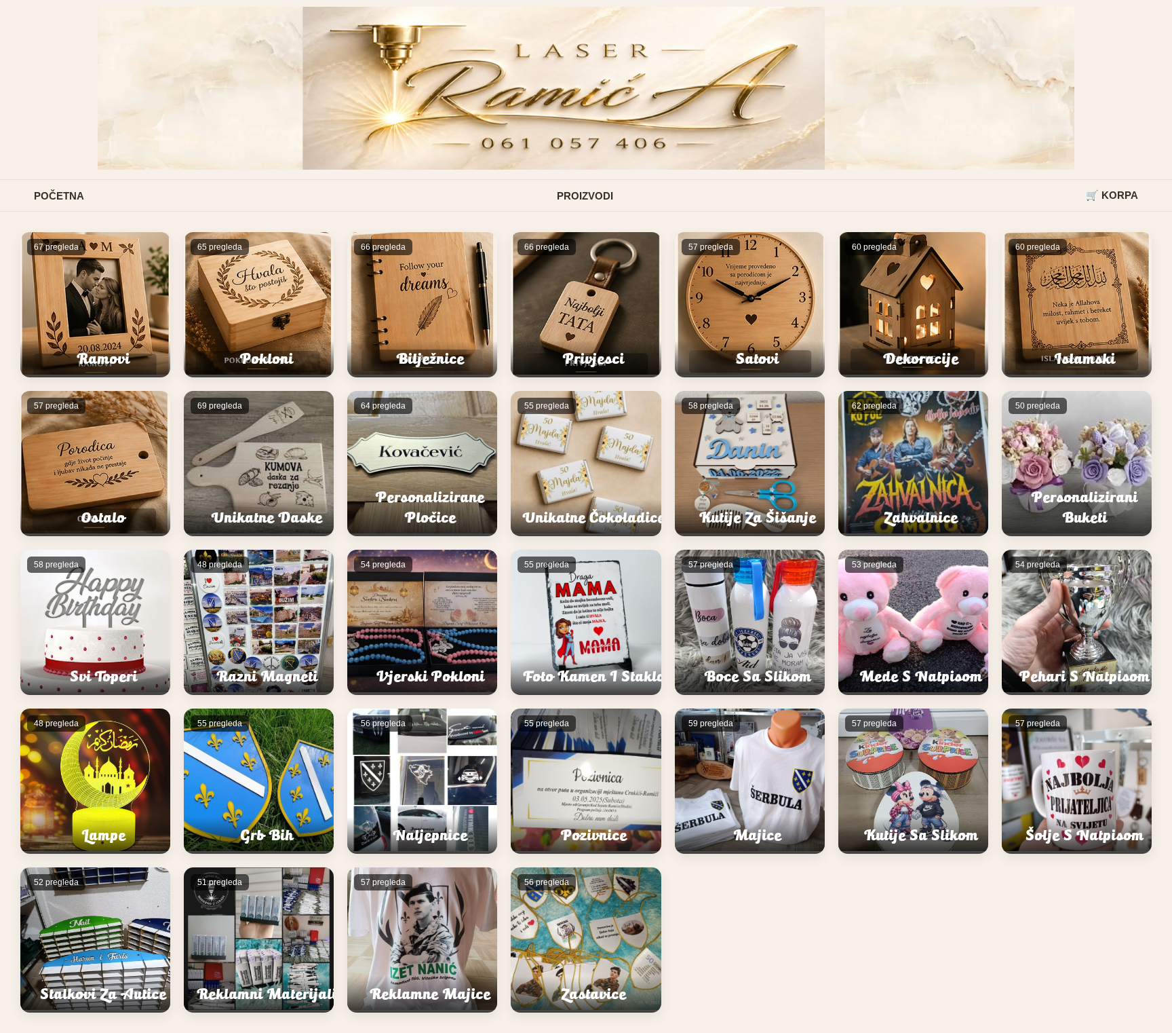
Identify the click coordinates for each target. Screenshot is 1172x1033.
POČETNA (59, 196)
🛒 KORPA (1112, 195)
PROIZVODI (585, 196)
